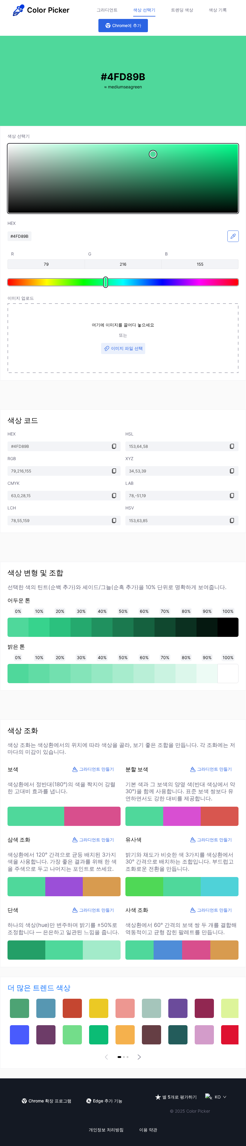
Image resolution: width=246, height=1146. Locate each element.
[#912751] (204, 1008)
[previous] (107, 1057)
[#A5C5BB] (151, 1008)
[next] (138, 1057)
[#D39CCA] (204, 1034)
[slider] (123, 178)
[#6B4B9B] (178, 1008)
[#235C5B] (178, 1034)
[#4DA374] (19, 1008)
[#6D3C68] (46, 1034)
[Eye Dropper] (233, 236)
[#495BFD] (19, 1034)
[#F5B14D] (125, 1034)
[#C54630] (72, 1008)
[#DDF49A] (230, 1008)
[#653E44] (151, 1034)
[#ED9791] (125, 1008)
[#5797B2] (46, 1008)
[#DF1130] (230, 1034)
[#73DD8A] (72, 1034)
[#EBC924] (98, 1008)
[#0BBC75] (98, 1034)
